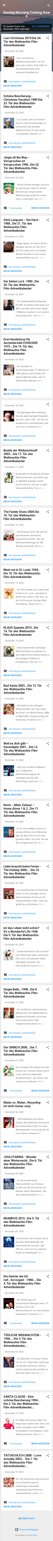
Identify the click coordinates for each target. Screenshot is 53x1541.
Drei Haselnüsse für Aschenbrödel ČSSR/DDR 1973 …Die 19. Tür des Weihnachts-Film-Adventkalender (21, 346)
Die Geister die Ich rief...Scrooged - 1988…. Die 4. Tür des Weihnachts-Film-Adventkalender (22, 1282)
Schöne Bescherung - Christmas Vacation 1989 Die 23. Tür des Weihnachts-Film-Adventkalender (23, 101)
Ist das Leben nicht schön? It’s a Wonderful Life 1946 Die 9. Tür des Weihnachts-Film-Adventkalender (21, 933)
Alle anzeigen (40, 26)
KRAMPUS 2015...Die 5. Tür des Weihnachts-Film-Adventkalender (21, 1222)
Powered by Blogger (28, 1529)
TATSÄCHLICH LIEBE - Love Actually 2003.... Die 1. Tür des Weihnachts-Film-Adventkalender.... (22, 1461)
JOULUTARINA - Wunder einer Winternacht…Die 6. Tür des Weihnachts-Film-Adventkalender (23, 1162)
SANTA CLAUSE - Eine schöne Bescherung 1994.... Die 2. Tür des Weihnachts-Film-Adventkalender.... (22, 1402)
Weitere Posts (26, 1518)
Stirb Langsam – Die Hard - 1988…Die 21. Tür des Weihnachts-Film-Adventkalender (22, 225)
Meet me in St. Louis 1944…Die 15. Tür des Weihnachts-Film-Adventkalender (22, 573)
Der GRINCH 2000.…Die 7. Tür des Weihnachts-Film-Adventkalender (21, 1051)
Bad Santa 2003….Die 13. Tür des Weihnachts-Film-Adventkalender (23, 689)
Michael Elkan (33, 1535)
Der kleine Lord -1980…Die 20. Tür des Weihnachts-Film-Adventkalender (21, 285)
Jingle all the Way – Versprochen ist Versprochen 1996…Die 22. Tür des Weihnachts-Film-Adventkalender (21, 165)
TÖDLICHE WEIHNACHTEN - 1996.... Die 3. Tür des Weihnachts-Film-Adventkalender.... (22, 1340)
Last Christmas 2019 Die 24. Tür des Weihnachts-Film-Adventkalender (22, 41)
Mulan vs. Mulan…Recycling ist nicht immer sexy (22, 1104)
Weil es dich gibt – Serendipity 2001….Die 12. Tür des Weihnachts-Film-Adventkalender (21, 749)
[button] (47, 38)
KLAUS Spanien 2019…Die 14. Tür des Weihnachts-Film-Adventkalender (21, 631)
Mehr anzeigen (13, 85)
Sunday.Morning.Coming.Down (26, 14)
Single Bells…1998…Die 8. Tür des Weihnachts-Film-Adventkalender (21, 993)
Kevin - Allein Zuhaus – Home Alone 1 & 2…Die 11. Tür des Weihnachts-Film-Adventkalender (21, 810)
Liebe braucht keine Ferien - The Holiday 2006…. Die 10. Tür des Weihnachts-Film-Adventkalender (22, 872)
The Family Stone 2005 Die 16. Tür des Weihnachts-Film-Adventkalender (21, 515)
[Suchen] (49, 6)
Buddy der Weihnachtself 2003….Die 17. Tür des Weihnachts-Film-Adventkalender (20, 456)
